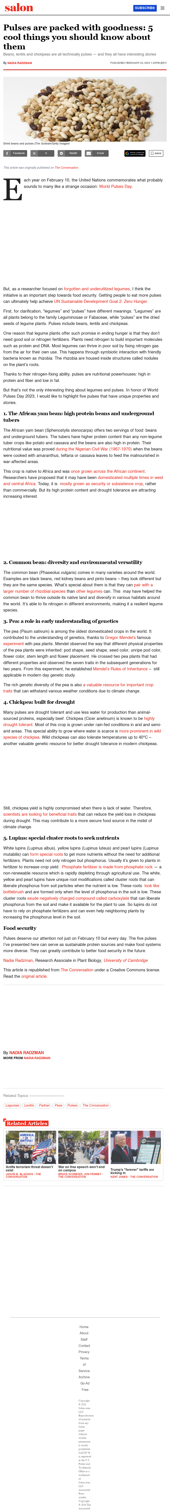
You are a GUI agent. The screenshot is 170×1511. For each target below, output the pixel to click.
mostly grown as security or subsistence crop (101, 484)
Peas (58, 1105)
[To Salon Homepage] (19, 7)
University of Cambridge (125, 961)
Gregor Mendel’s (120, 638)
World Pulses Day (115, 187)
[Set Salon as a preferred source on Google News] (135, 153)
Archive (84, 1377)
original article (34, 977)
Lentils (29, 1105)
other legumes (89, 592)
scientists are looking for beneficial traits (40, 815)
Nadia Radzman (19, 63)
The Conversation (66, 167)
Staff (84, 1340)
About (84, 1333)
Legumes (12, 1105)
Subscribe (145, 8)
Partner (44, 1105)
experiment (13, 644)
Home (84, 1327)
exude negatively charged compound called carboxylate (78, 899)
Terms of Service (84, 1365)
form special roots (46, 855)
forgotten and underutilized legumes (97, 289)
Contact (84, 1346)
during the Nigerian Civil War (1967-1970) (94, 449)
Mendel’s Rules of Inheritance (120, 669)
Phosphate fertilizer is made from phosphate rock (107, 867)
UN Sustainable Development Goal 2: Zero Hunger (100, 302)
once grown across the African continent (108, 472)
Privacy (84, 1352)
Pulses (72, 1105)
